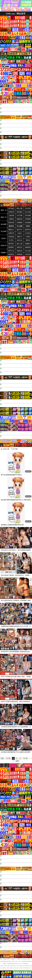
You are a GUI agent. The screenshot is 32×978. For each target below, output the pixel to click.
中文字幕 (19, 215)
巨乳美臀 (28, 215)
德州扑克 (28, 229)
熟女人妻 (19, 243)
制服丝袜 (19, 219)
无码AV (3, 238)
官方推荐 (3, 231)
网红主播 (19, 208)
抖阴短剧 (19, 254)
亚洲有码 (11, 212)
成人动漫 (28, 212)
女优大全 (19, 240)
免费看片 (3, 252)
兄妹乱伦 (19, 251)
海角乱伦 (19, 247)
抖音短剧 (11, 236)
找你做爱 (28, 222)
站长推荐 (3, 224)
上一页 (8, 758)
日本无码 (28, 208)
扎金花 (19, 233)
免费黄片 (28, 243)
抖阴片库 (3, 245)
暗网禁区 (11, 247)
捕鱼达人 (11, 229)
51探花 (28, 236)
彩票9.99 (11, 233)
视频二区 (3, 217)
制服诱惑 (28, 247)
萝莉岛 (28, 240)
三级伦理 (11, 215)
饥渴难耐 (19, 222)
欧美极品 (19, 212)
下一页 (25, 758)
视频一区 (3, 210)
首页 (2, 758)
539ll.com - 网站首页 (16, 13)
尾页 (17, 761)
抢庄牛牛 (19, 229)
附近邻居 (11, 222)
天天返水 (28, 233)
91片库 (11, 240)
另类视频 (28, 219)
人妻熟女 (11, 219)
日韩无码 (28, 254)
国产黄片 (11, 243)
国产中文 (11, 251)
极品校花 (11, 254)
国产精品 (11, 208)
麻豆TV (19, 236)
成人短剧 (28, 251)
